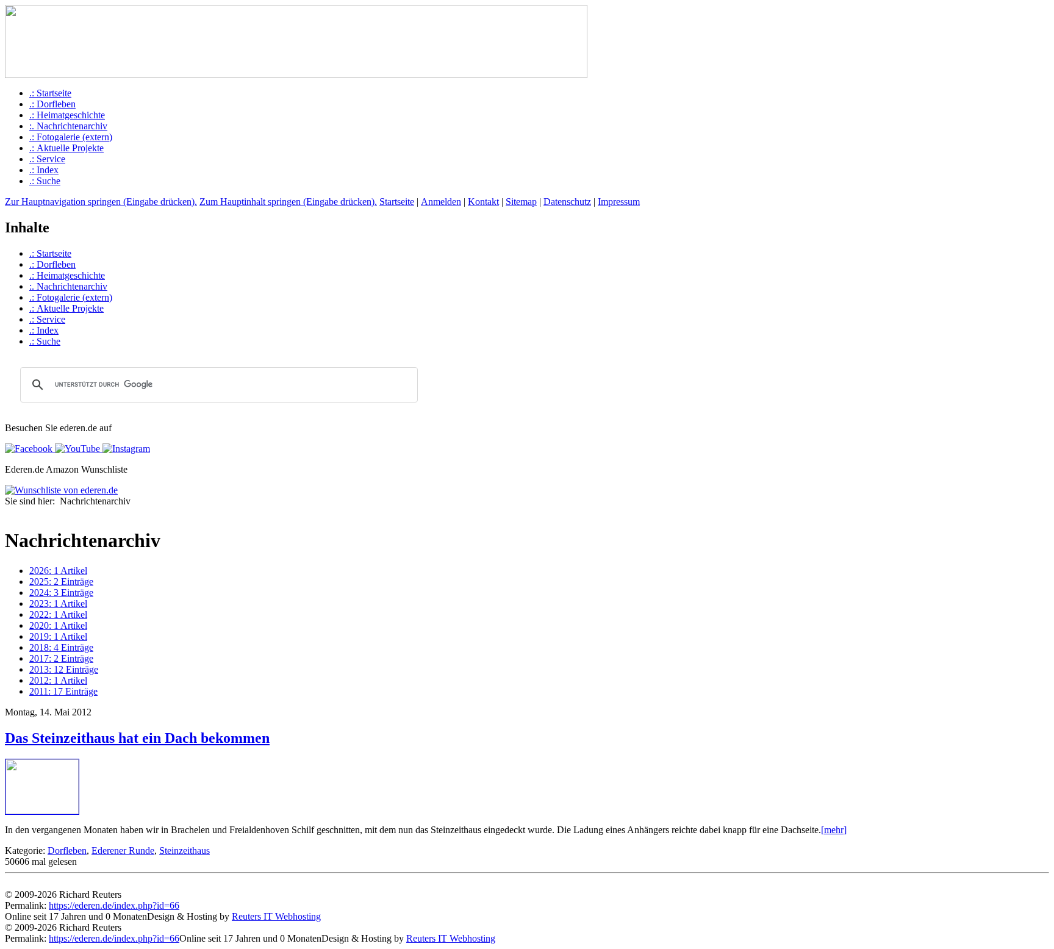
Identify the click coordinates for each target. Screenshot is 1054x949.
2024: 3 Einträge (61, 592)
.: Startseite (50, 93)
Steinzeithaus (184, 850)
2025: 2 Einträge (61, 581)
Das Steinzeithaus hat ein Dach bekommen (137, 738)
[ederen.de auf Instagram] (125, 448)
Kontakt (483, 201)
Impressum (619, 201)
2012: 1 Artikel (58, 680)
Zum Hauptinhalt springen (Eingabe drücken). (288, 201)
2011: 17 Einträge (63, 691)
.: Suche (44, 181)
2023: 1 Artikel (58, 603)
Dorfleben (67, 850)
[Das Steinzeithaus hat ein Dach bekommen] (42, 811)
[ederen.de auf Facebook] (28, 448)
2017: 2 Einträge (61, 658)
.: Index (44, 170)
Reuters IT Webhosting (276, 916)
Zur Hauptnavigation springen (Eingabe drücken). (101, 201)
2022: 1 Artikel (58, 614)
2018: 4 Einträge (61, 647)
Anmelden (441, 201)
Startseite (396, 201)
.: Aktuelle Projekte (66, 148)
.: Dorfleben (52, 104)
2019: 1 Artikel (58, 636)
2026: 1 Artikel (58, 570)
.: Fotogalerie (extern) (70, 137)
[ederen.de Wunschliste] (61, 490)
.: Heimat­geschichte (67, 115)
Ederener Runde (122, 850)
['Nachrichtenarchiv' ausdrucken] (10, 513)
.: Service (47, 159)
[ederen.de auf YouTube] (76, 448)
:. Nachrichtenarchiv (68, 126)
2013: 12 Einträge (63, 669)
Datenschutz (567, 201)
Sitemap (521, 201)
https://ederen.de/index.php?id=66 (114, 905)
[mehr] (834, 830)
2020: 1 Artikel (58, 625)
